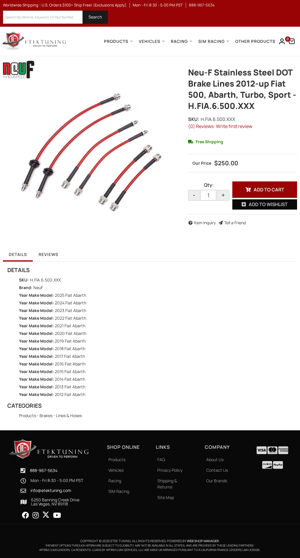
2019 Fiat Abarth (70, 341)
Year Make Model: (36, 295)
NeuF (38, 287)
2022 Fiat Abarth (70, 318)
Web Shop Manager (203, 541)
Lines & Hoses (69, 415)
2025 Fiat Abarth (70, 295)
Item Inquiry (205, 222)
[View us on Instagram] (36, 515)
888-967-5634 (43, 470)
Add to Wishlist (268, 204)
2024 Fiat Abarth (70, 303)
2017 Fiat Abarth (70, 356)
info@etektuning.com (50, 490)
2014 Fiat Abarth (70, 379)
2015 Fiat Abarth (70, 371)
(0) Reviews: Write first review (220, 126)
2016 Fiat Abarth (70, 364)
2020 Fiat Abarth (70, 333)
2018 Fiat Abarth (70, 348)
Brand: (26, 287)
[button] (55, 17)
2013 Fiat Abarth (70, 387)
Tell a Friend (235, 222)
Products (27, 415)
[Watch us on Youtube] (57, 515)
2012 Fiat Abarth (70, 394)
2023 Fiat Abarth (70, 310)
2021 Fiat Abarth (70, 325)
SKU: (193, 119)
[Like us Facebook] (25, 515)
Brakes (46, 415)
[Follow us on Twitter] (46, 514)
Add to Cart (269, 189)
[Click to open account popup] (282, 41)
